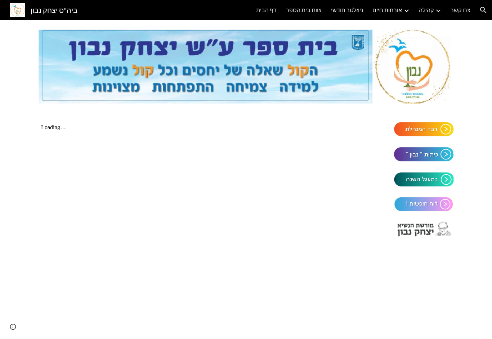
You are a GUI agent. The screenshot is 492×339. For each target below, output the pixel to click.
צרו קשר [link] (460, 9)
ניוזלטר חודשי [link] (347, 9)
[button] (483, 10)
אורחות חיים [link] (387, 9)
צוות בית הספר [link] (304, 9)
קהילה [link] (426, 9)
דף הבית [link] (266, 9)
